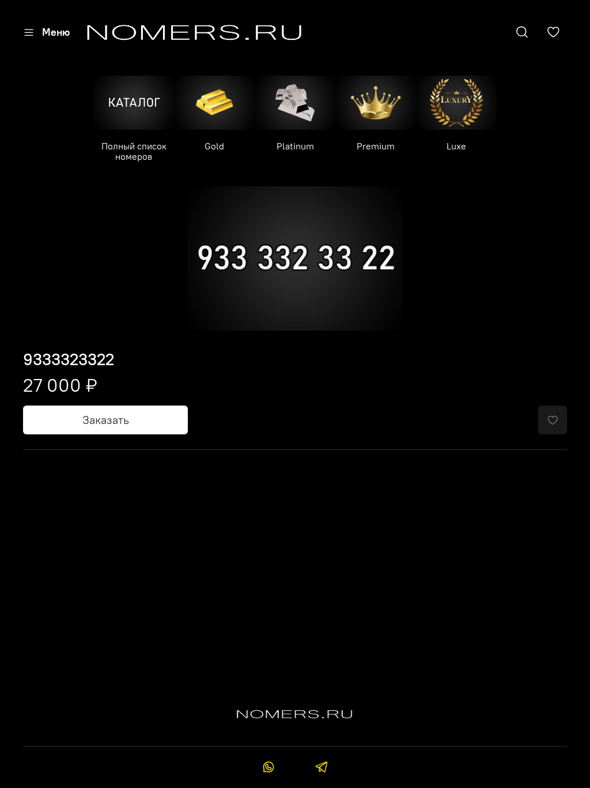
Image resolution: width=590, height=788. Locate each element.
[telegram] (321, 768)
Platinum (295, 146)
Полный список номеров (134, 151)
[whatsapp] (269, 768)
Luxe (456, 146)
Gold (214, 146)
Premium (376, 146)
